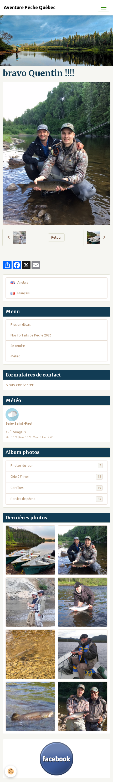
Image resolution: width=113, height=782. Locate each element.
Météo (15, 357)
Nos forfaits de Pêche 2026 (31, 336)
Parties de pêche (56, 500)
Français (23, 294)
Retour (56, 239)
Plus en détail (20, 326)
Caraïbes (56, 489)
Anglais (22, 284)
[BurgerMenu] (103, 8)
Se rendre (18, 347)
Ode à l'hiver (56, 478)
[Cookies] (11, 771)
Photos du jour (56, 467)
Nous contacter (20, 386)
